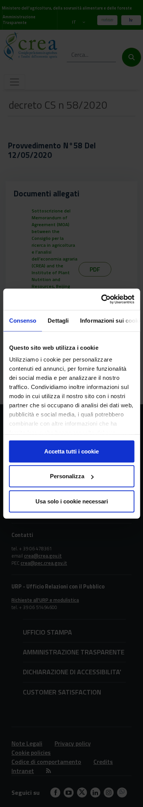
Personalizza (67, 476)
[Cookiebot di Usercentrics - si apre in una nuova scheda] (101, 299)
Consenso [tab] (22, 320)
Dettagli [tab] (58, 320)
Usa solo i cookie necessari (71, 501)
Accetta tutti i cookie (71, 451)
